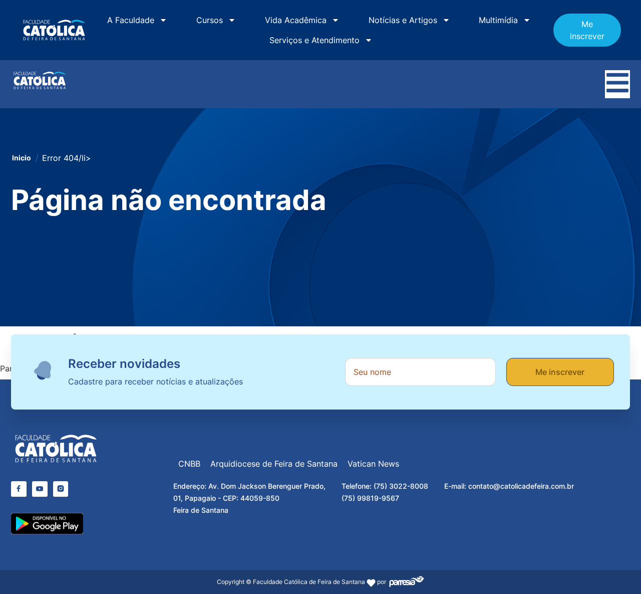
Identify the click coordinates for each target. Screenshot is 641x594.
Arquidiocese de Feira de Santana (274, 464)
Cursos (209, 20)
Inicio (21, 157)
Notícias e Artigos (403, 20)
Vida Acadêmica (296, 20)
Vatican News (373, 464)
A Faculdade (130, 20)
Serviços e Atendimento (314, 40)
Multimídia (498, 20)
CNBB (189, 464)
